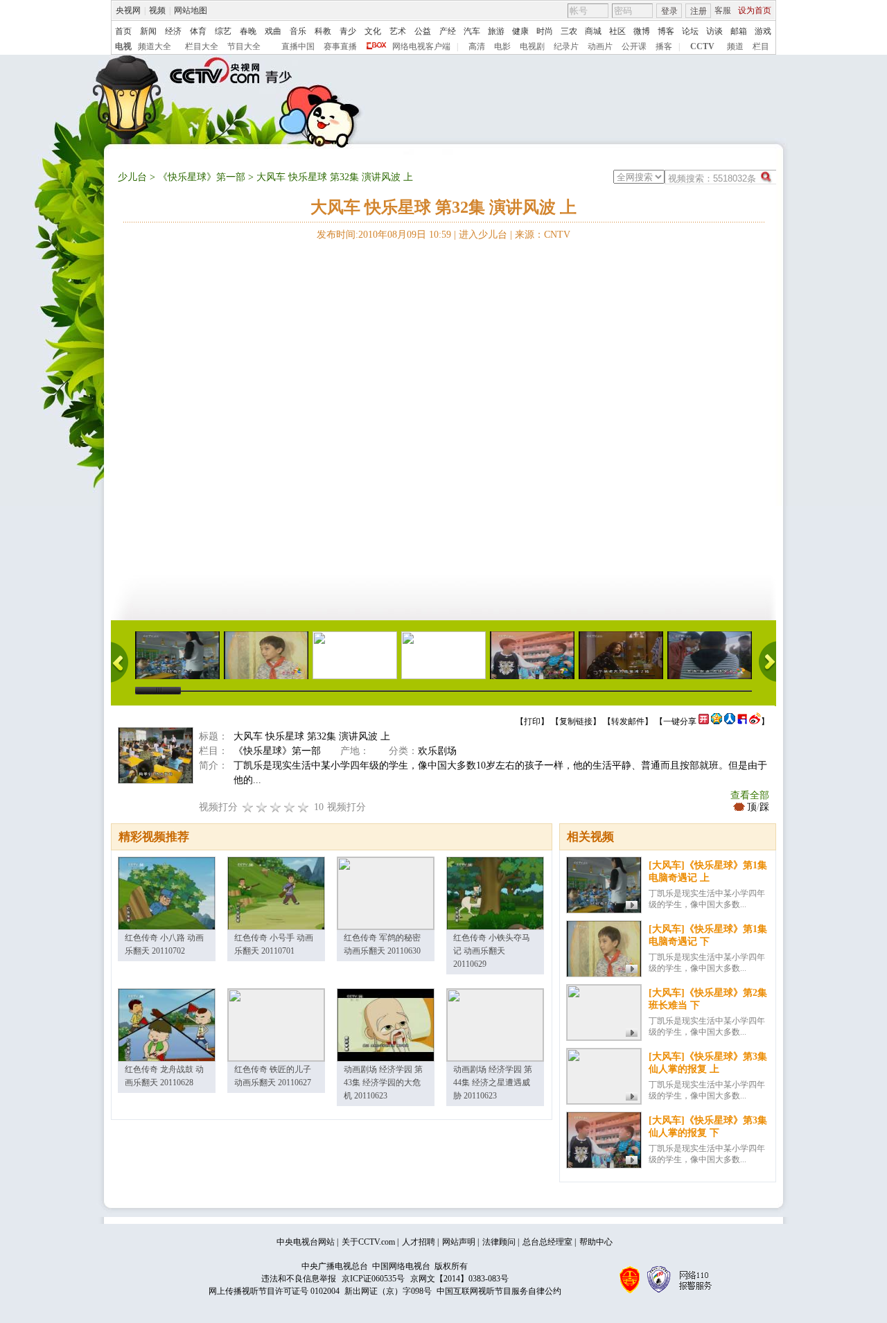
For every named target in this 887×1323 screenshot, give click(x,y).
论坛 (690, 31)
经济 (173, 31)
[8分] (290, 807)
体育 (198, 31)
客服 (722, 10)
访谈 (714, 31)
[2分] (248, 807)
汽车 (472, 31)
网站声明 (458, 1242)
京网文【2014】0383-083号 (459, 1278)
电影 (502, 46)
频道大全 (154, 46)
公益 (422, 31)
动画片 (600, 46)
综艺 (223, 31)
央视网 (128, 10)
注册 (698, 11)
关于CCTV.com (368, 1242)
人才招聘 (418, 1242)
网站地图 (190, 10)
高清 (476, 46)
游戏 (763, 31)
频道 (735, 46)
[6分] (276, 807)
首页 (123, 31)
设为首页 (754, 10)
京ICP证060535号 (373, 1278)
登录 (669, 11)
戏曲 (273, 31)
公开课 (634, 46)
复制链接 (575, 721)
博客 (666, 31)
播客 (664, 46)
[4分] (262, 807)
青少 (348, 31)
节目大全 (244, 46)
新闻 (148, 31)
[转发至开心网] (704, 721)
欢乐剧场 (437, 751)
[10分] (303, 807)
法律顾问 (499, 1242)
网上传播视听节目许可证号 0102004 (274, 1291)
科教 (323, 31)
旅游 (496, 31)
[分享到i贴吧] (742, 721)
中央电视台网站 (305, 1242)
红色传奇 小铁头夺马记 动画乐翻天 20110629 (491, 951)
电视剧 (532, 46)
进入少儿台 (483, 234)
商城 (593, 31)
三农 (569, 31)
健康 (520, 31)
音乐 (298, 31)
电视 (123, 46)
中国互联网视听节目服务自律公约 (499, 1291)
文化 (373, 31)
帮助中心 (596, 1242)
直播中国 (298, 46)
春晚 (248, 31)
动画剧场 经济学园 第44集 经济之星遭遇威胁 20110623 (492, 1082)
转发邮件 (627, 721)
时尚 (544, 31)
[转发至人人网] (729, 721)
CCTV (702, 46)
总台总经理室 (547, 1242)
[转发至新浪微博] (755, 721)
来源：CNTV (542, 234)
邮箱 (738, 31)
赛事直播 (340, 46)
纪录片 (566, 46)
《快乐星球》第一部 (201, 177)
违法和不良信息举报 (298, 1278)
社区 (617, 31)
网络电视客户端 (421, 46)
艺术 (397, 31)
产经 (447, 31)
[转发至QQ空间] (716, 721)
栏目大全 (201, 46)
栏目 (761, 46)
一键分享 (679, 721)
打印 (532, 721)
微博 (641, 31)
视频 (157, 10)
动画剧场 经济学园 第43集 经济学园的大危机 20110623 (383, 1082)
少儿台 (132, 177)
